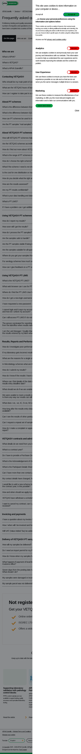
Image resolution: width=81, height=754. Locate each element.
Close (77, 110)
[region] (57, 377)
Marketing (40, 91)
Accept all (71, 14)
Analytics (40, 48)
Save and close (44, 106)
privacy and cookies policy (56, 39)
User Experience (43, 72)
